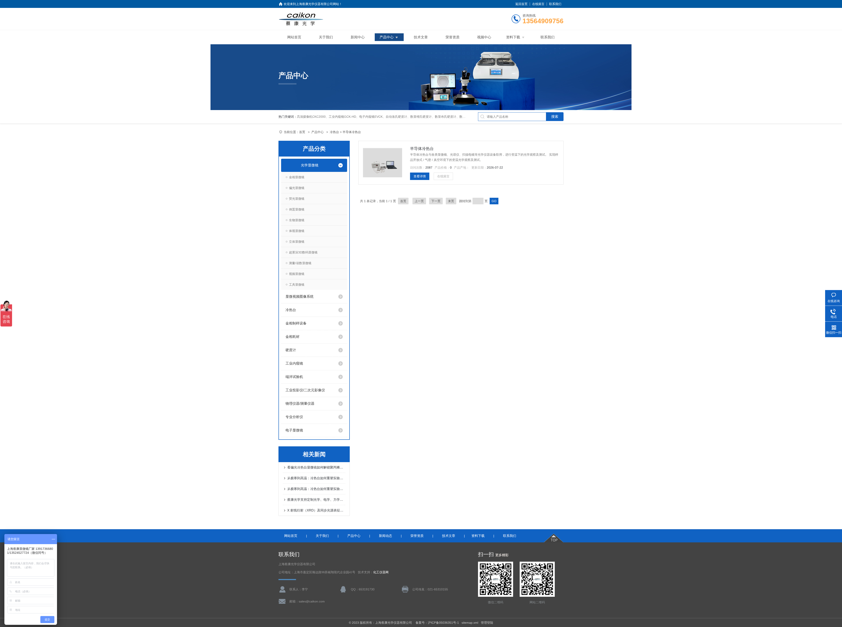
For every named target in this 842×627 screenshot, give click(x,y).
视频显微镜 (296, 274)
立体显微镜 (296, 241)
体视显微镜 (296, 231)
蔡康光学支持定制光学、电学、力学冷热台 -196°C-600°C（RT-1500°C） (316, 499)
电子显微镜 (294, 430)
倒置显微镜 (296, 209)
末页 (451, 201)
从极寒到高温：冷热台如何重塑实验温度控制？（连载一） (316, 489)
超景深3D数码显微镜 (303, 252)
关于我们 (326, 37)
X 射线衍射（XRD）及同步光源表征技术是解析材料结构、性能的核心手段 (316, 510)
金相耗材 (292, 336)
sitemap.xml (470, 622)
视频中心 (484, 37)
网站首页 (294, 37)
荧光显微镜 (296, 198)
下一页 (436, 201)
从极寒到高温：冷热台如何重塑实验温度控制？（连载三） (316, 478)
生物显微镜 (296, 220)
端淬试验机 (294, 377)
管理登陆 (487, 622)
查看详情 (420, 176)
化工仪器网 (381, 572)
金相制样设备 (296, 323)
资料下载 (513, 37)
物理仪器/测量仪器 (299, 403)
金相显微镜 (296, 177)
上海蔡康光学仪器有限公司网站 (317, 4)
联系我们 (555, 4)
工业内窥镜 (294, 363)
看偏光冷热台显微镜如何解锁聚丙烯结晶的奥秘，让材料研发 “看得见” (316, 467)
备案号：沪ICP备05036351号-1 (437, 622)
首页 (302, 132)
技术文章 (421, 37)
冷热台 (334, 132)
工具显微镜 (296, 284)
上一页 (419, 201)
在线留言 (538, 4)
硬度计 (290, 350)
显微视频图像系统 (299, 296)
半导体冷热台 (422, 148)
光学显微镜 (309, 165)
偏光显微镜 (296, 188)
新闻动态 (385, 536)
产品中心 (387, 37)
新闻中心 (358, 37)
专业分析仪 (294, 417)
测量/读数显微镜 (300, 263)
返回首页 (521, 4)
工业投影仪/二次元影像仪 (305, 390)
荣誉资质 (453, 37)
